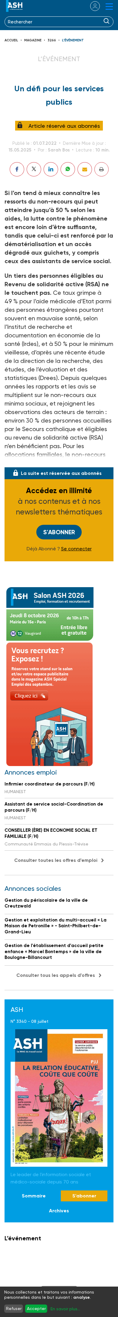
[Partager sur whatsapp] (68, 169)
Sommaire (34, 1196)
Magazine (32, 40)
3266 (52, 40)
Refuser (13, 1308)
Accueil (11, 40)
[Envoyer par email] (84, 169)
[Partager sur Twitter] (34, 169)
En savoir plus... (65, 1308)
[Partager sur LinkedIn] (51, 169)
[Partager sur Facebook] (17, 169)
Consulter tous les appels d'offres (55, 975)
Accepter (36, 1308)
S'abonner (59, 532)
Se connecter (76, 549)
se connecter (91, 6)
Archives (59, 1211)
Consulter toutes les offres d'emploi (55, 860)
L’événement (73, 40)
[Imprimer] (101, 169)
